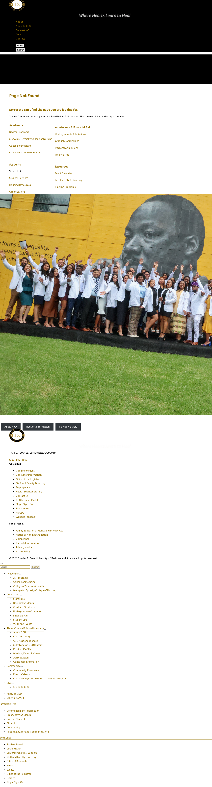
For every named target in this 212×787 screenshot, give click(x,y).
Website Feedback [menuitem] (26, 517)
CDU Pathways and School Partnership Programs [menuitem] (40, 678)
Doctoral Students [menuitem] (23, 603)
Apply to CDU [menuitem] (14, 694)
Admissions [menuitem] (13, 594)
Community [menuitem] (13, 666)
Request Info (23, 30)
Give (18, 34)
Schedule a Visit (68, 426)
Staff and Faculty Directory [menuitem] (31, 483)
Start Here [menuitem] (19, 599)
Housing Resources (20, 185)
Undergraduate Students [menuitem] (27, 611)
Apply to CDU (23, 26)
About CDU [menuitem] (19, 632)
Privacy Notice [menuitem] (24, 547)
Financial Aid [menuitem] (20, 615)
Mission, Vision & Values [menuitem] (26, 653)
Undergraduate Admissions (70, 134)
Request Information (38, 426)
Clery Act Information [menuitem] (28, 543)
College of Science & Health (24, 152)
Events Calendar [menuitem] (22, 674)
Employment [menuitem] (23, 487)
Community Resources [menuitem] (26, 670)
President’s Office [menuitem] (23, 649)
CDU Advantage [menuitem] (22, 636)
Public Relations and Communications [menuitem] (28, 731)
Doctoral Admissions (66, 148)
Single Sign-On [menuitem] (24, 504)
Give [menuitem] (9, 683)
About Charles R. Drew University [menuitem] (25, 628)
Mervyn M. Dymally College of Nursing (30, 139)
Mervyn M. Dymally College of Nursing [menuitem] (34, 590)
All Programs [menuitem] (20, 577)
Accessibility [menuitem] (23, 551)
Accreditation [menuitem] (21, 657)
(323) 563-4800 (18, 459)
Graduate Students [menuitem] (24, 607)
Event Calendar (63, 173)
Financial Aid (62, 154)
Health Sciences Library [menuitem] (29, 491)
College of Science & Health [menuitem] (28, 586)
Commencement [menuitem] (25, 470)
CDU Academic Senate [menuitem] (25, 641)
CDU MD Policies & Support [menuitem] (22, 752)
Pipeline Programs (65, 187)
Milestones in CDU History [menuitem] (28, 645)
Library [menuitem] (11, 778)
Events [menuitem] (10, 769)
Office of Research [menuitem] (17, 761)
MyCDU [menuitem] (20, 512)
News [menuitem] (10, 765)
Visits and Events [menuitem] (22, 624)
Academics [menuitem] (13, 573)
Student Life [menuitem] (20, 619)
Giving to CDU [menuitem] (21, 687)
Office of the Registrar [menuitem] (28, 479)
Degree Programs (19, 132)
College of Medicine (20, 145)
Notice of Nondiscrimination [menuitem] (32, 534)
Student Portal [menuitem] (15, 744)
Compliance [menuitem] (22, 539)
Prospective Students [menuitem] (19, 715)
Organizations (17, 191)
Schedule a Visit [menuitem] (15, 698)
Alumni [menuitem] (11, 723)
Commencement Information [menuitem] (23, 710)
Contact (20, 38)
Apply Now (10, 426)
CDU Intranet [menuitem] (14, 748)
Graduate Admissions (67, 141)
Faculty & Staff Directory (68, 180)
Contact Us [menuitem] (22, 496)
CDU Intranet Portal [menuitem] (27, 500)
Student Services (18, 178)
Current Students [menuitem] (16, 719)
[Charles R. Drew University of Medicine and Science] (106, 438)
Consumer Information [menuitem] (29, 475)
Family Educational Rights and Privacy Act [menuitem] (39, 530)
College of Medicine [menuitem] (24, 582)
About (19, 22)
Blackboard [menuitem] (22, 508)
